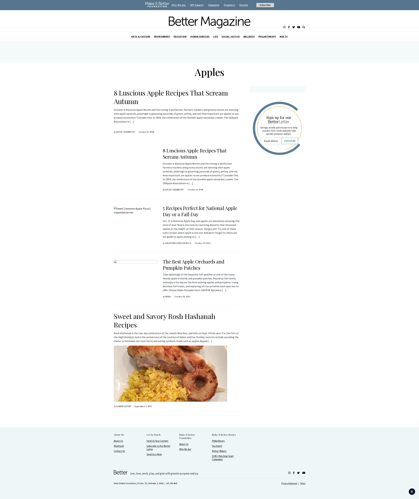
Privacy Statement (289, 483)
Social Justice (231, 36)
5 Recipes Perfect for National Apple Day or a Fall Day (200, 211)
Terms (302, 483)
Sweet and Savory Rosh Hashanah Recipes (164, 320)
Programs (229, 5)
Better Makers (219, 451)
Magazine (213, 5)
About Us (118, 440)
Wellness (249, 36)
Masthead (119, 445)
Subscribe (290, 141)
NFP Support (197, 5)
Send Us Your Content (157, 440)
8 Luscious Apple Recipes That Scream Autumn (171, 97)
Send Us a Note (154, 454)
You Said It (217, 445)
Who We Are (185, 449)
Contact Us (119, 451)
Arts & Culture (140, 36)
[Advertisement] (277, 186)
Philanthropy (267, 36)
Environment (162, 36)
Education (180, 36)
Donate (243, 5)
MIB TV (284, 36)
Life (215, 36)
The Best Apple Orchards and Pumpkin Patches (193, 264)
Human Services (200, 36)
